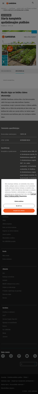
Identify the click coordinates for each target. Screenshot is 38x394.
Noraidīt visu (19, 206)
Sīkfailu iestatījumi (19, 201)
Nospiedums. (23, 196)
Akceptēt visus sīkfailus (19, 210)
